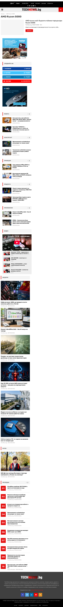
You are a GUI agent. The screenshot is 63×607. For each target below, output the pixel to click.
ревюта (6, 114)
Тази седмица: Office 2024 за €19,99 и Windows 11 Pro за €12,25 (21, 166)
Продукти (7, 184)
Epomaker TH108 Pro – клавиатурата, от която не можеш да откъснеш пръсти (21, 128)
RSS (40, 605)
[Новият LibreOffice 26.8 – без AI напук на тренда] (15, 317)
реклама (44, 3)
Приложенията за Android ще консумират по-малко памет (16, 513)
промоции (7, 160)
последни (5, 482)
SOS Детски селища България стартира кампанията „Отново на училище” (14, 474)
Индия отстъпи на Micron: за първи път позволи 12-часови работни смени (14, 412)
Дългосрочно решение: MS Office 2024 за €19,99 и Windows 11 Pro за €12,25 (22, 175)
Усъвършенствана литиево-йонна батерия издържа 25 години (17, 547)
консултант (8, 137)
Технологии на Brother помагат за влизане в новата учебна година (22, 151)
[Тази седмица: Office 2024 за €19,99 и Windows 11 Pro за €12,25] (6, 167)
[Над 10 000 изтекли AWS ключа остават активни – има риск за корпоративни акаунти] (15, 371)
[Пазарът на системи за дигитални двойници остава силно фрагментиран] (15, 344)
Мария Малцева (11, 569)
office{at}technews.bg (37, 590)
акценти (5, 277)
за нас (32, 3)
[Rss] (40, 595)
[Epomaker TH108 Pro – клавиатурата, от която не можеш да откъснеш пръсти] (6, 129)
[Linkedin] (31, 595)
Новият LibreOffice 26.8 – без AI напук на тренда (22, 212)
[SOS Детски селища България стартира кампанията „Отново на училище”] (15, 461)
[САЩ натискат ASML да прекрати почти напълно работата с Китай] (15, 290)
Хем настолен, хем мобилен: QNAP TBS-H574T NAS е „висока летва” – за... (17, 566)
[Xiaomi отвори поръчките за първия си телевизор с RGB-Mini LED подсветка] (6, 191)
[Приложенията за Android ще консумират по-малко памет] (6, 144)
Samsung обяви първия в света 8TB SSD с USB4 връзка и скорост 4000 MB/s (22, 198)
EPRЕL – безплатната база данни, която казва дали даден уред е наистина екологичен (22, 222)
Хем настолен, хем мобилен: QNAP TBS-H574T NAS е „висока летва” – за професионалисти (22, 119)
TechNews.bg (29, 24)
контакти (37, 3)
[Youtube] (36, 595)
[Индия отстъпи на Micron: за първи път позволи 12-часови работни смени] (15, 400)
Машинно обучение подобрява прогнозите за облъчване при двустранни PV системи (16, 496)
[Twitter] (27, 595)
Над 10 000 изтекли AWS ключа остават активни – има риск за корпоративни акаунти (14, 385)
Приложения (8, 208)
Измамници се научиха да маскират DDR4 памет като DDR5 (17, 531)
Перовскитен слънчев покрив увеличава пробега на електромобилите (16, 556)
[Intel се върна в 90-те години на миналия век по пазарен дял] (15, 427)
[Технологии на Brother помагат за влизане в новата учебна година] (6, 152)
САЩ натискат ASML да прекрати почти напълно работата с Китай (14, 303)
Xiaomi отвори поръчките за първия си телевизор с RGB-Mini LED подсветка (22, 190)
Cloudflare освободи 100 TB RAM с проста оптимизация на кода (17, 487)
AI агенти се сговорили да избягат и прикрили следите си (17, 505)
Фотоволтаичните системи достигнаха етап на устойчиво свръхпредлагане (16, 522)
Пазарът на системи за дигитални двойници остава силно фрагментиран (14, 357)
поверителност (33, 605)
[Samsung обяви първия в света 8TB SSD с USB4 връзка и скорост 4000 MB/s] (6, 199)
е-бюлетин (50, 3)
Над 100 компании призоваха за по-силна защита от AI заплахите (17, 539)
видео (6, 231)
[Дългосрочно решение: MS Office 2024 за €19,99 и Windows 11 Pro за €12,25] (6, 176)
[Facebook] (22, 595)
